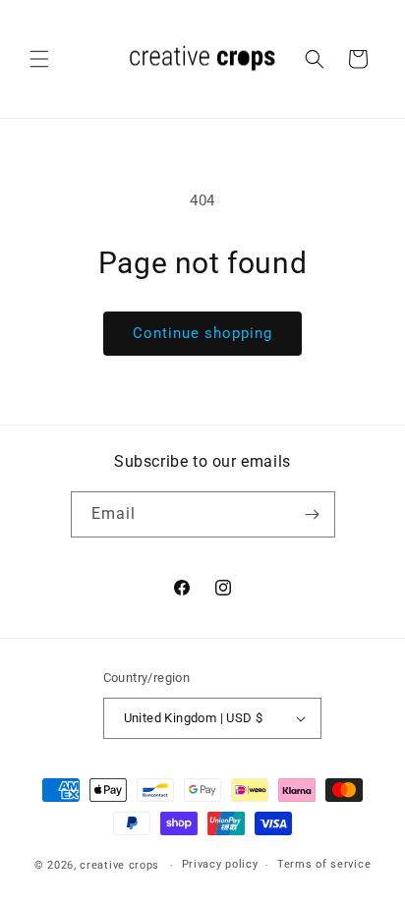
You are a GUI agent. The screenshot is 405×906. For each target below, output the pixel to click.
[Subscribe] (312, 514)
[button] (39, 59)
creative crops (119, 865)
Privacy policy (220, 864)
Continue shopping (202, 333)
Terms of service (324, 864)
